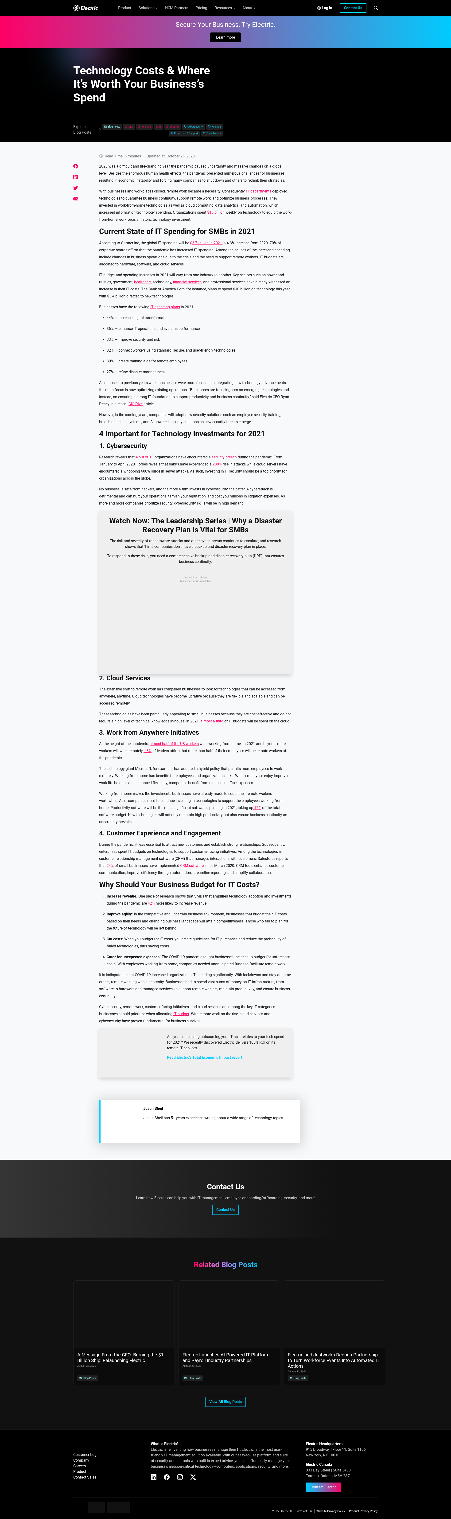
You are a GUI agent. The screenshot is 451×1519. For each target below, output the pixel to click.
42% (151, 903)
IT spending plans (165, 307)
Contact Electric (323, 1487)
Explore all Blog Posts (82, 129)
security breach (224, 457)
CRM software (192, 865)
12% (257, 808)
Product (79, 1471)
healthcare (143, 282)
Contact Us (353, 8)
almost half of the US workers (174, 743)
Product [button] (124, 8)
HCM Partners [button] (176, 8)
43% (148, 751)
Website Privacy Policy (330, 1511)
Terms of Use (304, 1511)
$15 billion (216, 212)
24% (110, 865)
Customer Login (86, 1454)
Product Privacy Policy (363, 1511)
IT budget (181, 1014)
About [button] (247, 8)
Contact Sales (84, 1477)
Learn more (225, 37)
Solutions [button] (146, 8)
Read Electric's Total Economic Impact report (204, 1057)
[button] (376, 8)
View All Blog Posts (225, 1401)
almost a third (211, 721)
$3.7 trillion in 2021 (206, 243)
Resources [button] (223, 8)
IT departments (258, 191)
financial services (187, 282)
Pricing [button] (201, 8)
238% (217, 464)
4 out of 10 (145, 457)
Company (81, 1460)
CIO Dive (135, 404)
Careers (79, 1466)
